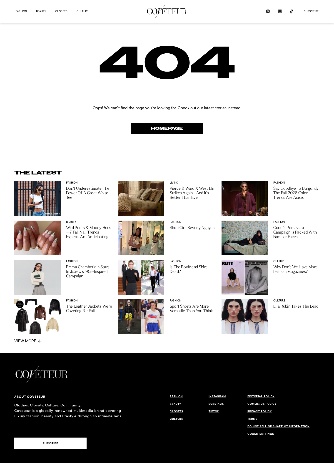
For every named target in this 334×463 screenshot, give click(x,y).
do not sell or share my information (278, 426)
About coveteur (29, 396)
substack (216, 404)
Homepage (167, 128)
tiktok (214, 411)
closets (61, 11)
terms (252, 419)
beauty (41, 11)
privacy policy (259, 411)
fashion (21, 11)
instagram (217, 396)
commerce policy (262, 404)
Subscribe (311, 11)
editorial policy (260, 396)
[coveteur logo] (167, 11)
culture (83, 11)
